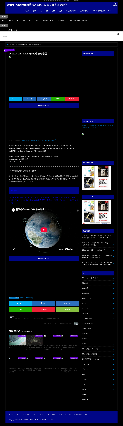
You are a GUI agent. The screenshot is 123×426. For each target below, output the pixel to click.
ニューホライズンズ (71, 11)
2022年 (84, 339)
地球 (23, 297)
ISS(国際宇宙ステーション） (91, 359)
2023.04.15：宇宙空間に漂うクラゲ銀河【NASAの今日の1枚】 (95, 244)
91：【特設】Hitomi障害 (90, 349)
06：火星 (85, 308)
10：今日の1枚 (15, 297)
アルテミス (85, 364)
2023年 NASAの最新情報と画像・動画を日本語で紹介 (37, 4)
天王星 (84, 379)
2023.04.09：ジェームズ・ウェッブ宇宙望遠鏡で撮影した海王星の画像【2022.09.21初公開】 (97, 263)
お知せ (34, 11)
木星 (53, 11)
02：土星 (85, 288)
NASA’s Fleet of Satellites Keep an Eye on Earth (37, 140)
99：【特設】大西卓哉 (89, 354)
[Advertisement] (44, 122)
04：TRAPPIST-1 (87, 298)
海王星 (84, 394)
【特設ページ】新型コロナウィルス (101, 11)
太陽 (83, 384)
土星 (60, 11)
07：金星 (85, 313)
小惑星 (84, 389)
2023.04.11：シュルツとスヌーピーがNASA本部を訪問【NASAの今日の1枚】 (97, 256)
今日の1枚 (84, 11)
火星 (47, 11)
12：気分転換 (86, 328)
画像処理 (85, 399)
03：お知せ (86, 293)
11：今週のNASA (87, 323)
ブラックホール (87, 369)
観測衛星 (29, 297)
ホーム (27, 11)
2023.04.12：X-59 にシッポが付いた (94, 250)
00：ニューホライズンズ (90, 278)
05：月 (84, 303)
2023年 (84, 344)
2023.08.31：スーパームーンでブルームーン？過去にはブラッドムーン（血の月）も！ (97, 237)
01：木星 (85, 283)
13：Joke (85, 334)
